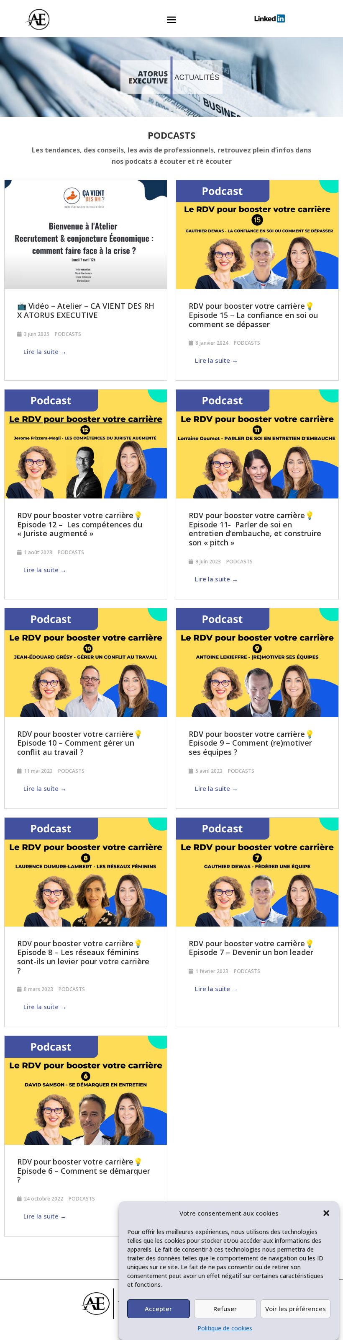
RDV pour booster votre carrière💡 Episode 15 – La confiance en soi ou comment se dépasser (253, 315)
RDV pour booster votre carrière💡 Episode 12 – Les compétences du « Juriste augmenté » (80, 524)
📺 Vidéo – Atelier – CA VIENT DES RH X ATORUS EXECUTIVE (85, 310)
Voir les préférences (295, 1308)
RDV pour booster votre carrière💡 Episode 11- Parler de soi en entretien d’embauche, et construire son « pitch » (255, 528)
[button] (326, 1213)
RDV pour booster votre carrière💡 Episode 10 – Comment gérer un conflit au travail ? (80, 743)
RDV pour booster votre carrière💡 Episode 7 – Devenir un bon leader (251, 948)
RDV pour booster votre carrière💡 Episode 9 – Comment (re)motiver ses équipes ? (251, 743)
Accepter (158, 1308)
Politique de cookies (224, 1328)
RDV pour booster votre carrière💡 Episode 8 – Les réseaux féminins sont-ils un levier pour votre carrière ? (83, 957)
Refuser (225, 1308)
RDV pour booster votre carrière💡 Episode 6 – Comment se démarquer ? (83, 1171)
